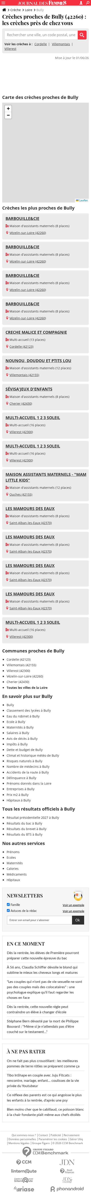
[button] (8, 108)
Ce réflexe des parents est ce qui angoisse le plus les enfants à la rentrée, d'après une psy (44, 1097)
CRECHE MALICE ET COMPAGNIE (36, 332)
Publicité (56, 1135)
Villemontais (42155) (24, 375)
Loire (28, 10)
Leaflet (83, 200)
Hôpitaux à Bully (19, 800)
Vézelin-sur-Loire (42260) (27, 233)
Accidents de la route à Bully (28, 772)
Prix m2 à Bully (17, 795)
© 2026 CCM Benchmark (67, 1143)
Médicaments (17, 874)
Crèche (15, 10)
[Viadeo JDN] (67, 1180)
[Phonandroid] (67, 1189)
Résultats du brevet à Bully (26, 829)
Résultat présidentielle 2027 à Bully (33, 817)
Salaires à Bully (18, 733)
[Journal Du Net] (67, 1162)
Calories (13, 868)
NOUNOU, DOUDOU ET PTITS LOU (38, 360)
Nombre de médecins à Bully (28, 766)
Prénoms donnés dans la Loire (29, 783)
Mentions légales (18, 1143)
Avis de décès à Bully (22, 738)
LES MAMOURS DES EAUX (30, 508)
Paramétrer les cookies (53, 1139)
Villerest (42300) (21, 432)
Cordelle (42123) (21, 346)
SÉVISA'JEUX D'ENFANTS (29, 389)
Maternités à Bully (20, 727)
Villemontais (61, 44)
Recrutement (72, 1135)
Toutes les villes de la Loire (27, 687)
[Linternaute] (24, 1171)
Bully (10, 705)
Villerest (10, 49)
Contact (43, 1135)
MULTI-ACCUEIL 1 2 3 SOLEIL (33, 417)
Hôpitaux (13, 880)
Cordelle (40, 44)
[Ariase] (24, 1188)
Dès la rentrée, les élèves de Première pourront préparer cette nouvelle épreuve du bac (43, 955)
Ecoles (11, 857)
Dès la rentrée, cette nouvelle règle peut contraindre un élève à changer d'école (37, 1009)
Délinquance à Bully (21, 778)
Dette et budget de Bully (25, 750)
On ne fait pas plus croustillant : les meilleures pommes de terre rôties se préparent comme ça (43, 1063)
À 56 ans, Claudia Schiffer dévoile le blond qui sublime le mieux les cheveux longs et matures (42, 970)
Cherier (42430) (20, 403)
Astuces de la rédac (23, 911)
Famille (15, 905)
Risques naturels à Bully (24, 761)
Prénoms (13, 852)
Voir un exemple (73, 905)
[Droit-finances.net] (67, 1171)
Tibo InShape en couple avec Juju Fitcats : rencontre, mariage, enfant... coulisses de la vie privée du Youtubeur (43, 1081)
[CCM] (24, 1162)
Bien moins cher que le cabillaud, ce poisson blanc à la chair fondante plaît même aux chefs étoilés (45, 1112)
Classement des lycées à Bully (29, 710)
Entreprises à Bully (20, 789)
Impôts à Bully (17, 744)
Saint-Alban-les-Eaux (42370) (30, 523)
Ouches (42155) (20, 494)
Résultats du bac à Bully (24, 823)
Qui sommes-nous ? (24, 1135)
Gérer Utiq (76, 1139)
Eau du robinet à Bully (23, 716)
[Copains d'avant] (24, 1180)
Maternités (15, 863)
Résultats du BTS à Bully (24, 834)
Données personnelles (22, 1139)
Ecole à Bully (16, 722)
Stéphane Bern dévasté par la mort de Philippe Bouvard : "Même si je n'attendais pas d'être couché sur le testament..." (42, 1026)
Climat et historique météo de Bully (33, 755)
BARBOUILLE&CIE (22, 218)
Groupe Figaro (41, 1143)
